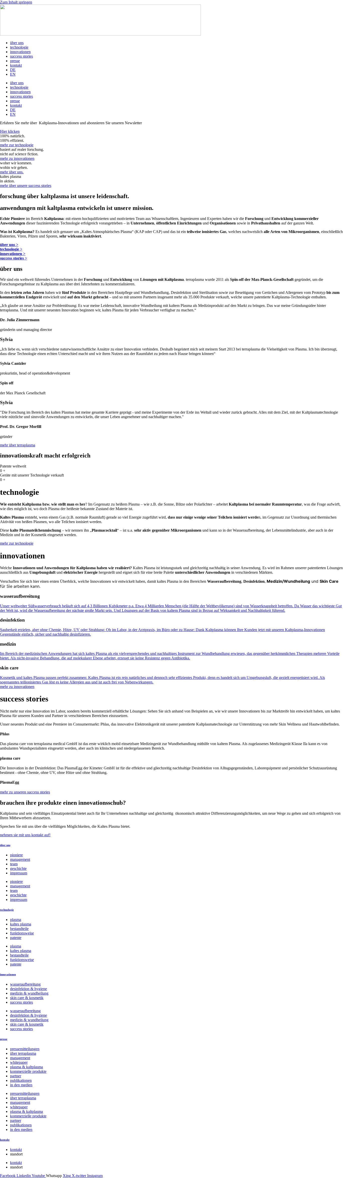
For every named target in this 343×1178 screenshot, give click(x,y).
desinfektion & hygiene (28, 989)
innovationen (20, 52)
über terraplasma (23, 1053)
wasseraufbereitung (25, 984)
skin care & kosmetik (26, 998)
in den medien (21, 1085)
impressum (18, 873)
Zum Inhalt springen (16, 2)
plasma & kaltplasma (26, 1067)
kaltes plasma (20, 924)
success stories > (13, 258)
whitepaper (19, 1062)
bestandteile (19, 928)
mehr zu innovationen (17, 158)
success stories (21, 56)
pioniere (16, 855)
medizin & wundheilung (29, 993)
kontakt (16, 65)
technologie (19, 47)
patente (15, 937)
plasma (15, 919)
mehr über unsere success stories (25, 185)
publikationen (21, 1080)
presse (15, 61)
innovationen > (12, 254)
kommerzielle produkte (28, 1071)
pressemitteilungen (24, 1049)
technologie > (11, 249)
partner (15, 1076)
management (20, 859)
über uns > (9, 245)
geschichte (18, 868)
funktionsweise (22, 933)
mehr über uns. (12, 172)
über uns (17, 43)
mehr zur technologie (16, 145)
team (14, 864)
